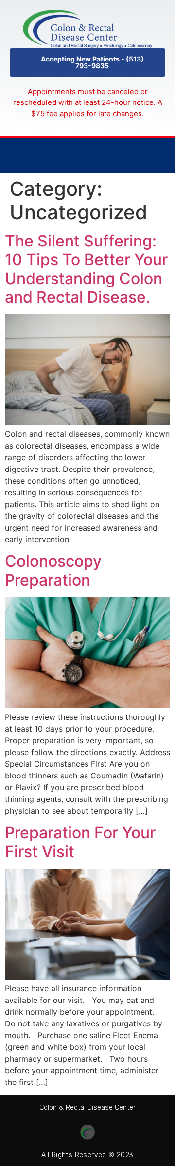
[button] (87, 62)
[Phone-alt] (138, 155)
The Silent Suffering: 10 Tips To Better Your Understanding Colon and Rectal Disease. (86, 269)
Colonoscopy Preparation (53, 570)
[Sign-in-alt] (158, 155)
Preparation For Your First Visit (80, 841)
